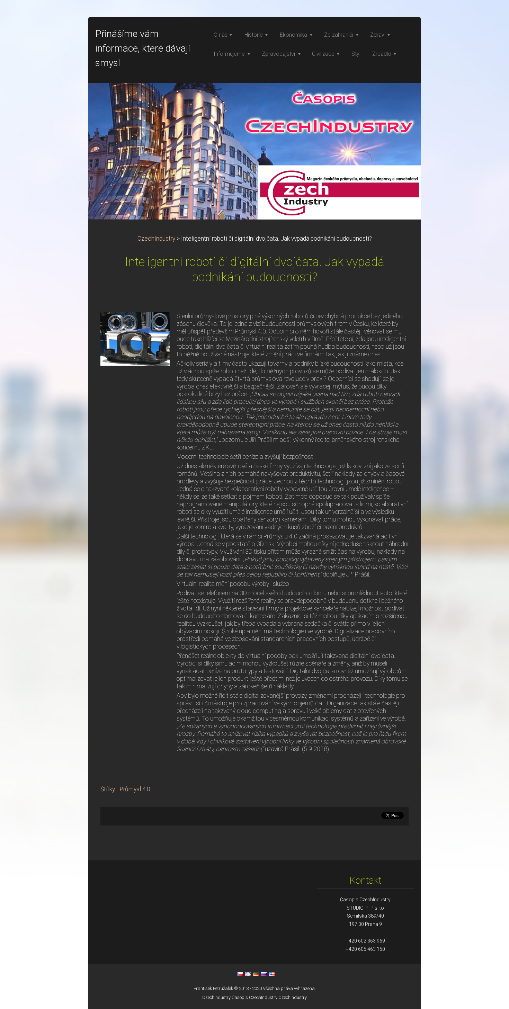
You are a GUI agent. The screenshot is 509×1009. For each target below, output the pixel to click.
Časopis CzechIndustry (254, 997)
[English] (248, 974)
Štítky (107, 789)
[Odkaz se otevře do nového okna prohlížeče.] (135, 338)
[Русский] (264, 974)
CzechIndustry (156, 238)
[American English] (272, 974)
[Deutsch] (256, 974)
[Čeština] (240, 974)
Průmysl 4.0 (134, 789)
